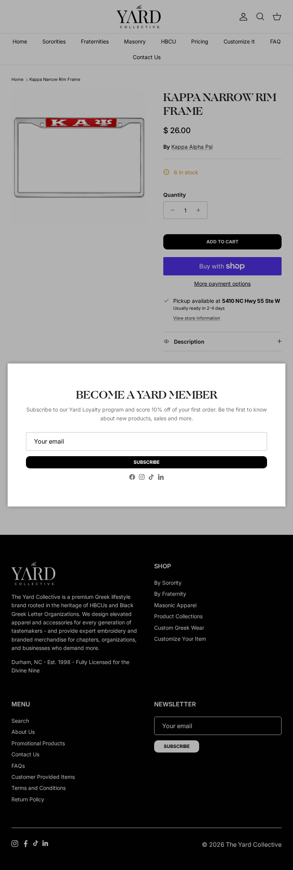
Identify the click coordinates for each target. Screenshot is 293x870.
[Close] (272, 377)
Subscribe (146, 462)
